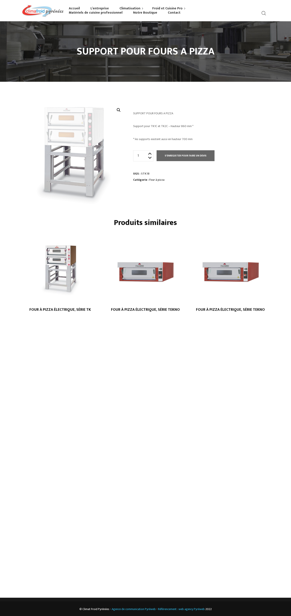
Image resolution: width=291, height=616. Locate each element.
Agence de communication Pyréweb (134, 609)
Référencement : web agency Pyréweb (181, 609)
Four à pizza (156, 179)
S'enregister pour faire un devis (185, 155)
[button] (118, 110)
